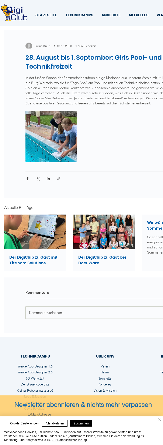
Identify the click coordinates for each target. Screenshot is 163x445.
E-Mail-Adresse (39, 413)
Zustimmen (81, 423)
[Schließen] (159, 420)
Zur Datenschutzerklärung (69, 440)
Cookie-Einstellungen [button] (24, 423)
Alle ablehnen (55, 423)
